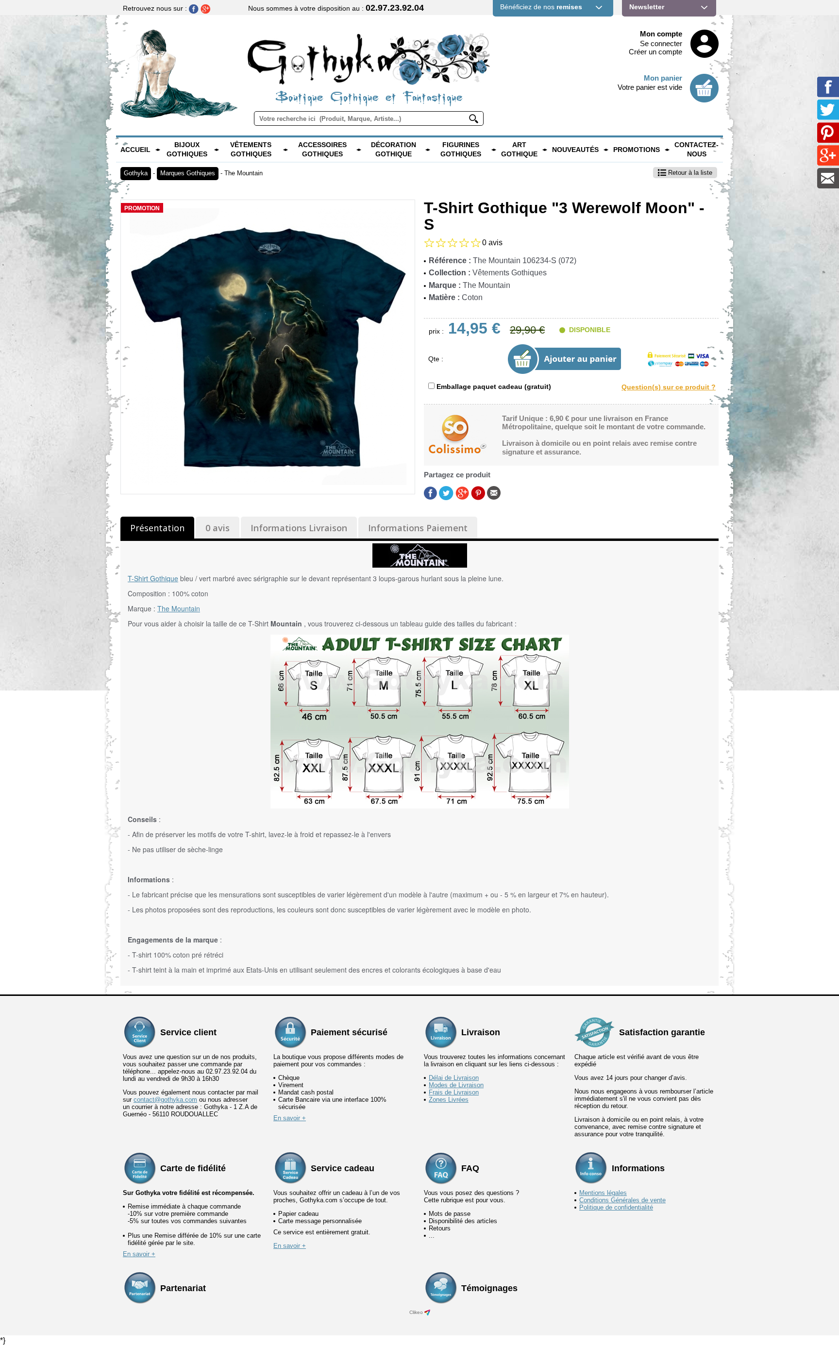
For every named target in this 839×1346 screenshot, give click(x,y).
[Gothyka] (158, 149)
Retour (689, 172)
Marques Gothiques (187, 173)
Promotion (142, 208)
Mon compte (661, 34)
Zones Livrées (449, 1099)
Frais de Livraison (454, 1092)
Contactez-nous (696, 149)
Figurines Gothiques (460, 149)
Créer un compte (655, 52)
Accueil (135, 149)
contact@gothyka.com (165, 1099)
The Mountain (243, 173)
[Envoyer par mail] (494, 492)
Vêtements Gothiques (250, 149)
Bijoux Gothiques (187, 149)
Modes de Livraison (456, 1085)
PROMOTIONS (636, 149)
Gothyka (136, 173)
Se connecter (661, 43)
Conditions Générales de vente (622, 1200)
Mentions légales (603, 1192)
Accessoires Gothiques (322, 149)
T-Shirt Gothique (153, 578)
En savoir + (289, 1118)
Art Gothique (519, 149)
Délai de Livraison (454, 1077)
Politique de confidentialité (616, 1207)
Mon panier (663, 78)
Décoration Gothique (393, 149)
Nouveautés (575, 149)
